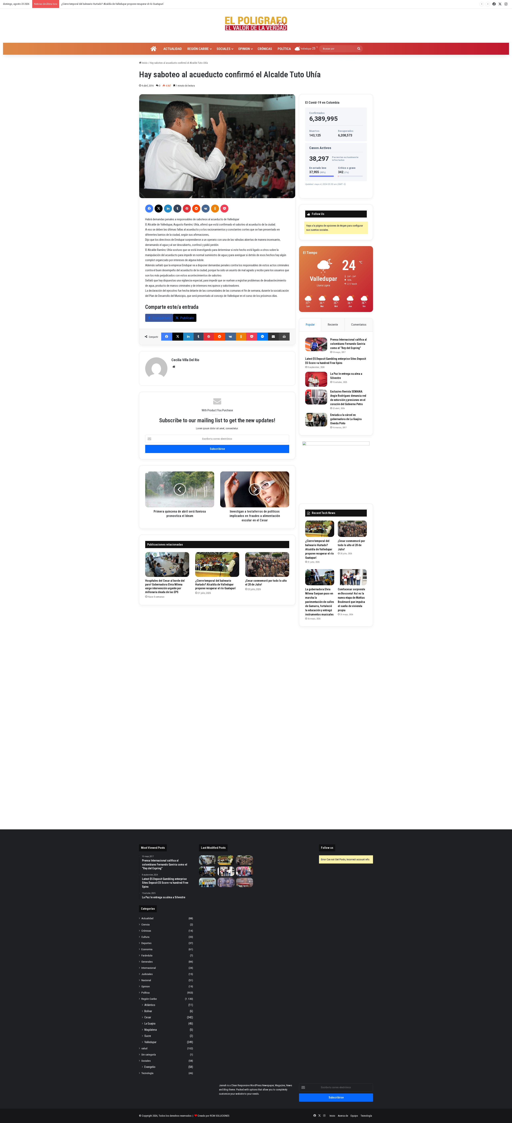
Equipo (354, 1115)
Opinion (244, 49)
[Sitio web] (173, 366)
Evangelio (149, 1066)
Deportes (146, 943)
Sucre (147, 1036)
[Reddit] (196, 209)
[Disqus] (217, 661)
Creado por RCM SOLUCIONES (213, 1115)
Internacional (148, 967)
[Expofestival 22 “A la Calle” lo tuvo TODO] (244, 882)
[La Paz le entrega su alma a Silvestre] (316, 379)
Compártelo (161, 318)
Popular (310, 324)
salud (144, 1048)
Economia (146, 949)
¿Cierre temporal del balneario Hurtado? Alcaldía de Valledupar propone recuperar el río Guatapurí (215, 584)
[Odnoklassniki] (215, 209)
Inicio (144, 62)
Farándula (146, 955)
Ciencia (145, 924)
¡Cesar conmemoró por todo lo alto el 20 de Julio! (87, 3)
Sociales (223, 49)
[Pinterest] (187, 209)
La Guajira (149, 1023)
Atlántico (149, 1005)
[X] (159, 209)
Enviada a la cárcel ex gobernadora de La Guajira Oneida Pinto (346, 419)
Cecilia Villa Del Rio (185, 360)
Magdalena (150, 1029)
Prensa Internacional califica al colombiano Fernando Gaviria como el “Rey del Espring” (348, 344)
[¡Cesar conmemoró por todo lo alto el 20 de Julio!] (267, 564)
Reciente (333, 324)
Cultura (145, 936)
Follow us (327, 848)
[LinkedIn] (168, 209)
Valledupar (150, 1042)
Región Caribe (198, 49)
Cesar (147, 1017)
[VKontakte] (206, 209)
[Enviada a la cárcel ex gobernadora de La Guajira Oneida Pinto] (316, 419)
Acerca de (343, 1115)
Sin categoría (148, 1054)
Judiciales (147, 974)
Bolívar (148, 1011)
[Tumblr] (177, 209)
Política (284, 49)
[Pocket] (224, 209)
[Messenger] (262, 337)
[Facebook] (149, 209)
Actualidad (172, 49)
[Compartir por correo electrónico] (273, 337)
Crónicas (265, 49)
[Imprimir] (284, 337)
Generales (147, 961)
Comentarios (358, 324)
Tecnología (147, 1073)
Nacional (146, 980)
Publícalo (187, 318)
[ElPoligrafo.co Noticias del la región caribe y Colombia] (256, 24)
